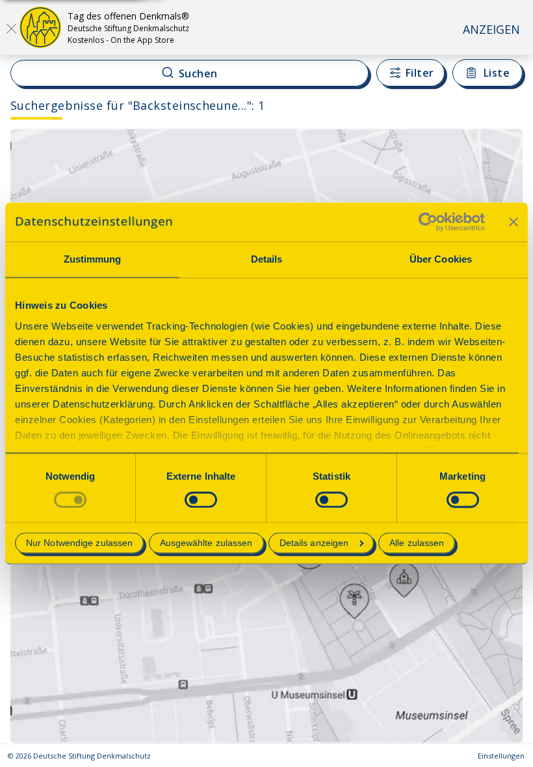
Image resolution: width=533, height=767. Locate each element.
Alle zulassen (416, 543)
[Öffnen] (11, 28)
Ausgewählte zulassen (206, 543)
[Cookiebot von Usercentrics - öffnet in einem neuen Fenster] (428, 221)
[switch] (201, 499)
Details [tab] (267, 259)
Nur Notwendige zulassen (79, 543)
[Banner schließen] (513, 221)
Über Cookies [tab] (441, 259)
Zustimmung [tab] (93, 259)
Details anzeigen (314, 543)
